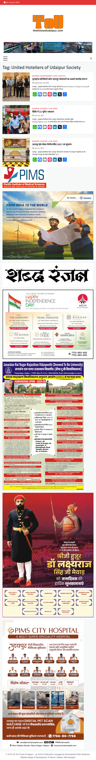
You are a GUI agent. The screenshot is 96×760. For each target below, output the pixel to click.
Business (35, 76)
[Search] (91, 58)
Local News (53, 109)
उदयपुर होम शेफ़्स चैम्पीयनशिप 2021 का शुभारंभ (52, 144)
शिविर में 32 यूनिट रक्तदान (43, 111)
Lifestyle (61, 76)
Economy (44, 109)
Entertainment (46, 76)
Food (55, 76)
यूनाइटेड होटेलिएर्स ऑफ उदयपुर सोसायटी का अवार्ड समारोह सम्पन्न (59, 79)
